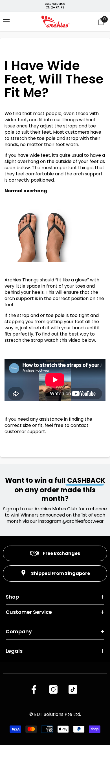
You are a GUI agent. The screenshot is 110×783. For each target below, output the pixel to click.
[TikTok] (72, 689)
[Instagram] (53, 689)
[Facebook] (33, 689)
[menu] (6, 21)
